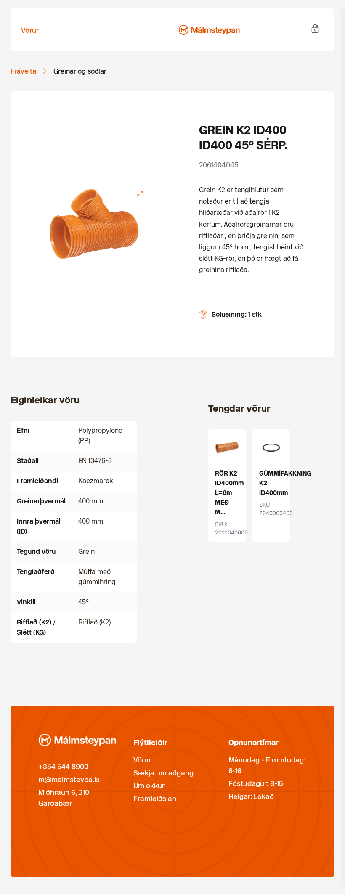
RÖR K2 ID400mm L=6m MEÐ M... (229, 493)
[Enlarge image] (140, 194)
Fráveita (23, 71)
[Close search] (158, 26)
